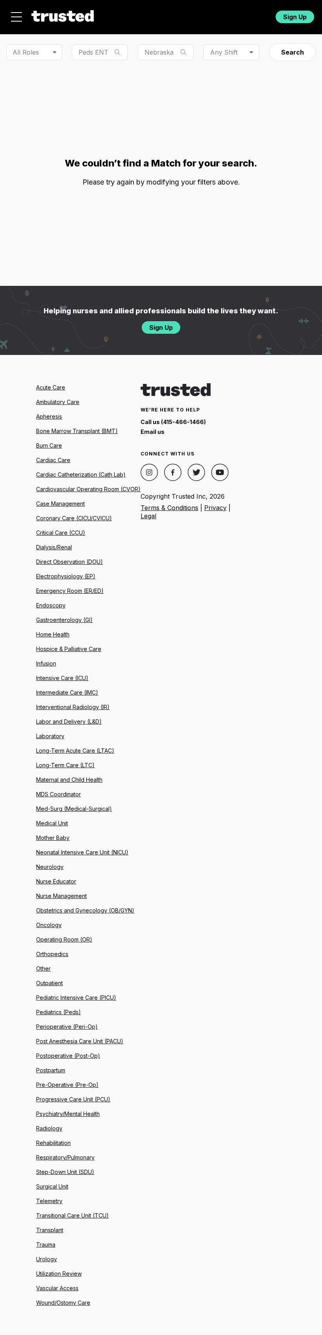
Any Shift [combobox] (224, 52)
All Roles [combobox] (26, 52)
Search (292, 52)
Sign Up (295, 17)
